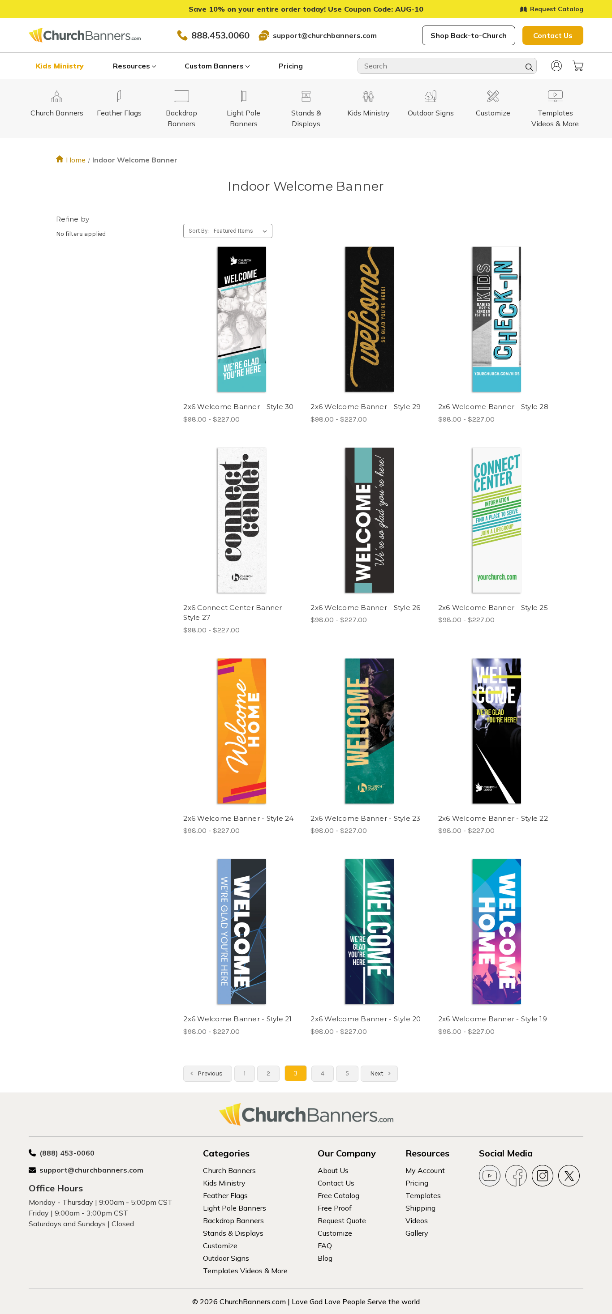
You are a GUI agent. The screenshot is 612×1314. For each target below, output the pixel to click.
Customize (220, 1245)
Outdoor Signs (226, 1258)
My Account (425, 1170)
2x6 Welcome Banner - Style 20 (365, 1019)
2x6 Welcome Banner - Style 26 (365, 607)
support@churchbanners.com (325, 35)
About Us (333, 1170)
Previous (209, 1073)
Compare (239, 320)
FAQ (325, 1245)
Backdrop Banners (233, 1220)
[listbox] (242, 231)
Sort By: (199, 230)
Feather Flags (225, 1195)
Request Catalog (556, 9)
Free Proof (335, 1207)
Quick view (235, 303)
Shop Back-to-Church (469, 35)
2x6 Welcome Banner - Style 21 (237, 1019)
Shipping (420, 1207)
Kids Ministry (59, 65)
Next (377, 1073)
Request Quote (342, 1220)
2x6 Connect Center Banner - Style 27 (235, 612)
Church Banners (229, 1170)
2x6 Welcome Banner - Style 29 (365, 406)
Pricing (291, 65)
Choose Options (242, 335)
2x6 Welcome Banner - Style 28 (493, 406)
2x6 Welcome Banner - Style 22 (493, 818)
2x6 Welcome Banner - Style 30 (238, 406)
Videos (416, 1220)
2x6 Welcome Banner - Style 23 (365, 818)
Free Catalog (338, 1195)
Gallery (416, 1233)
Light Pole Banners (234, 1207)
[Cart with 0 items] (578, 65)
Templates (423, 1195)
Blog (325, 1258)
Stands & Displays (233, 1233)
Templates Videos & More (245, 1270)
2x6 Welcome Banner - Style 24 (238, 818)
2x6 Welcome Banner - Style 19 (492, 1019)
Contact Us (553, 35)
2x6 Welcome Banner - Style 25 (493, 607)
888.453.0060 (220, 35)
